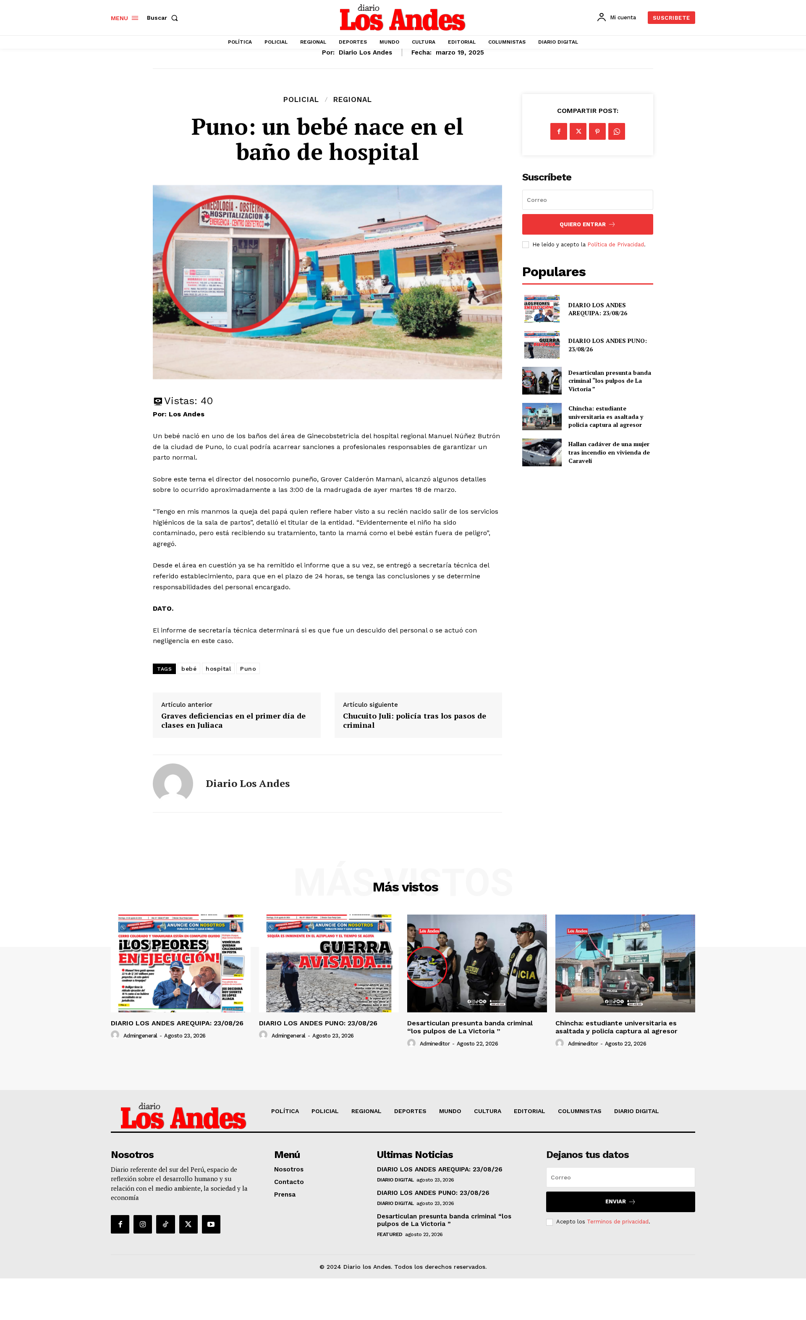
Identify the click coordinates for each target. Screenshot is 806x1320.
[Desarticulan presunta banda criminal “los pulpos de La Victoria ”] (541, 380)
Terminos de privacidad (618, 1221)
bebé (188, 668)
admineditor (435, 1043)
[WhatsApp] (616, 131)
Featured (390, 1234)
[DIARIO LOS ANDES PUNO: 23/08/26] (541, 344)
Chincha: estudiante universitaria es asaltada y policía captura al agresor (605, 416)
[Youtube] (211, 1224)
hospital (218, 668)
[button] (164, 17)
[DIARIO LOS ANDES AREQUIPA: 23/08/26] (541, 308)
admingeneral (140, 1035)
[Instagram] (142, 1224)
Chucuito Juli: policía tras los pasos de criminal (414, 720)
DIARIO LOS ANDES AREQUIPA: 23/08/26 (597, 309)
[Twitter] (578, 131)
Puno (248, 668)
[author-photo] (116, 1035)
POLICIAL (301, 99)
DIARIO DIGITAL (395, 1180)
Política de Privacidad (615, 244)
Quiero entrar (583, 224)
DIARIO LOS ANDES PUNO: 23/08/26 (318, 1023)
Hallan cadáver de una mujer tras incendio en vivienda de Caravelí (609, 452)
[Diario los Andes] (173, 783)
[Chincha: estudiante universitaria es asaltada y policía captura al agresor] (541, 416)
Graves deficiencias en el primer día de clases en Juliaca (233, 720)
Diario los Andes (365, 52)
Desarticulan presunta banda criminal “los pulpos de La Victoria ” (609, 381)
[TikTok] (165, 1224)
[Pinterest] (597, 131)
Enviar (615, 1201)
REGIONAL (352, 99)
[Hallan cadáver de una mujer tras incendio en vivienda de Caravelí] (541, 452)
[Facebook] (558, 131)
